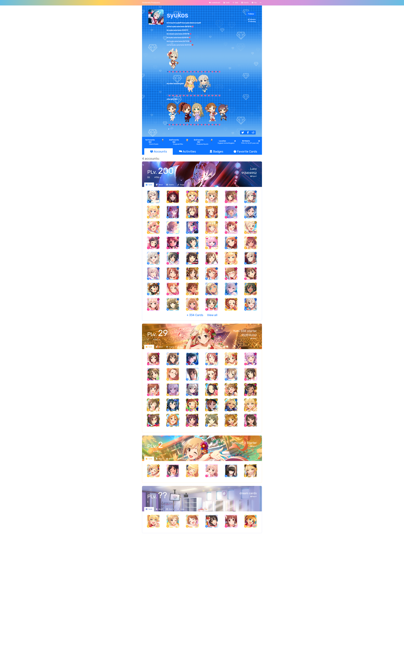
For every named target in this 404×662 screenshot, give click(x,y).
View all (202, 315)
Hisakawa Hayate (201, 142)
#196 (157, 177)
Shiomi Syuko (151, 142)
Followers (252, 19)
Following (252, 21)
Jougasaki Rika (176, 142)
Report (171, 129)
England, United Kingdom (226, 142)
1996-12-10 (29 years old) (250, 142)
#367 (156, 339)
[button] (254, 2)
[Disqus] (202, 569)
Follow (251, 14)
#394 (156, 451)
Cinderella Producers (151, 2)
